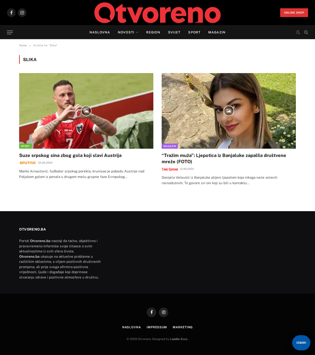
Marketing (183, 327)
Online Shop (294, 12)
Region (153, 32)
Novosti (126, 32)
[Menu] (10, 32)
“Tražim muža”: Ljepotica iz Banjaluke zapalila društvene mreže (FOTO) (224, 158)
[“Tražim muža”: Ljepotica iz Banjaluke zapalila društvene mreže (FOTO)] (229, 110)
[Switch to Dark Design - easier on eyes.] (298, 32)
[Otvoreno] (157, 12)
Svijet (174, 32)
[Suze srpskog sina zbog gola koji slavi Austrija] (86, 110)
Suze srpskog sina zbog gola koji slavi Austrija (70, 155)
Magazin (217, 32)
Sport (194, 32)
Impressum (157, 327)
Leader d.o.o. (179, 339)
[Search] (305, 32)
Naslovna (99, 32)
